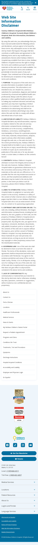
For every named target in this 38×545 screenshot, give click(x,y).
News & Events (8, 322)
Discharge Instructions (10, 357)
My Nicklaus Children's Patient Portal (15, 327)
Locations (6, 307)
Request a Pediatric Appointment (14, 332)
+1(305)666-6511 (12, 471)
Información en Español (8, 517)
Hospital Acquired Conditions (12, 362)
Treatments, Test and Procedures (14, 347)
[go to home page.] (10, 8)
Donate (20, 459)
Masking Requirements (8, 532)
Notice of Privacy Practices (9, 525)
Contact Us (6, 297)
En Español (6, 377)
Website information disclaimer (25, 4)
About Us (6, 292)
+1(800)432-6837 (15, 475)
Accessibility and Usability (11, 367)
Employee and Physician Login (13, 372)
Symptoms (6, 352)
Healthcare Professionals (11, 312)
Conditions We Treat (10, 342)
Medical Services (8, 317)
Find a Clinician (8, 302)
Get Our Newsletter (20, 453)
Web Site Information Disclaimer (11, 528)
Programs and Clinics (10, 337)
